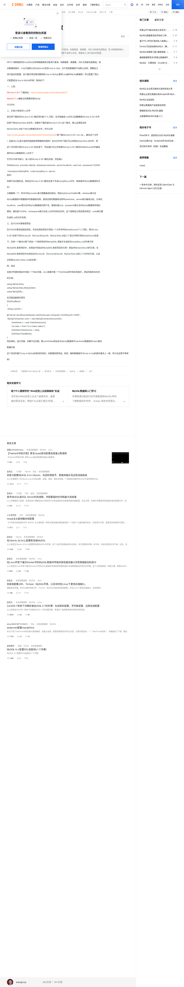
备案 (153, 4)
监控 (32, 493)
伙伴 (78, 4)
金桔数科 (10, 645)
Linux (39, 558)
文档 (147, 4)
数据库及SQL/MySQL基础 (151, 110)
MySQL (72, 371)
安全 (35, 471)
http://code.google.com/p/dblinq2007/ (49, 92)
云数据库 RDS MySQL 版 (30, 371)
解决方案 (46, 4)
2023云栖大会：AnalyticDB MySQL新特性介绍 (158, 140)
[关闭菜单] (4, 4)
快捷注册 (19, 46)
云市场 (70, 4)
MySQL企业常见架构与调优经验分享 (156, 88)
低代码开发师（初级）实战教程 (154, 146)
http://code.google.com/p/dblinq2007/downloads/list (32, 135)
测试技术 (47, 371)
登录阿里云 (43, 46)
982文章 (47, 982)
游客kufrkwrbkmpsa (15, 449)
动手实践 (62, 12)
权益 (55, 4)
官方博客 (71, 12)
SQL (27, 493)
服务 (85, 4)
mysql (142, 165)
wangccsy (21, 982)
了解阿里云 (95, 4)
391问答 (58, 982)
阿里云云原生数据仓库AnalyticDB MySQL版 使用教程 (158, 94)
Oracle (26, 645)
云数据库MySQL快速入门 (151, 116)
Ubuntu (28, 471)
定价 (62, 4)
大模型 (29, 4)
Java (50, 449)
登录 (178, 4)
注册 (167, 4)
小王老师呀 (11, 515)
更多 (175, 80)
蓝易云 (10, 471)
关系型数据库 (60, 371)
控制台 (160, 4)
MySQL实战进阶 (147, 99)
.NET (91, 371)
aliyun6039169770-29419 (17, 624)
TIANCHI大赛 (91, 12)
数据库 (82, 371)
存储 (19, 645)
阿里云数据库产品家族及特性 (153, 105)
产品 (37, 4)
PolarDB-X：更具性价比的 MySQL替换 (157, 135)
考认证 (80, 12)
